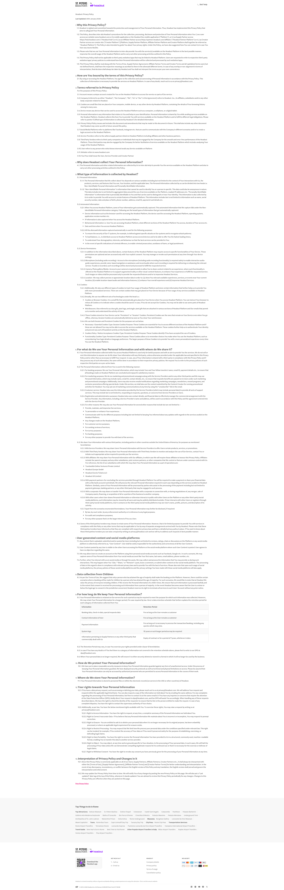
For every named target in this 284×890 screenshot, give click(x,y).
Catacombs (165, 812)
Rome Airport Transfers (84, 826)
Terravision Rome (102, 826)
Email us (116, 865)
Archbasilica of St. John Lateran (87, 819)
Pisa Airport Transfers (104, 833)
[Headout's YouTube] (199, 887)
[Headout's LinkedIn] (191, 887)
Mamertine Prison (108, 819)
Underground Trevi (191, 815)
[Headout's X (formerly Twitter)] (207, 887)
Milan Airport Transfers (167, 829)
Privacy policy (151, 865)
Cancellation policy (153, 873)
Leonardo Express (118, 826)
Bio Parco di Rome (126, 815)
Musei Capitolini (81, 822)
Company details (152, 862)
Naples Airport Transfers (187, 829)
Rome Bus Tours (102, 822)
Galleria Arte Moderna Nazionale (87, 815)
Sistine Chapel (125, 812)
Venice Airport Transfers (84, 833)
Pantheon (176, 812)
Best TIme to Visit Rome (116, 829)
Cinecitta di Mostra (142, 815)
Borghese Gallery (162, 819)
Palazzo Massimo (158, 815)
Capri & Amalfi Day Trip (119, 822)
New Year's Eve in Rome (95, 829)
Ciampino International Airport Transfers (180, 826)
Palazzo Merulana (174, 815)
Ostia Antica (122, 819)
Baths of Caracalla (109, 815)
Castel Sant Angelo (152, 812)
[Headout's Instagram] (195, 887)
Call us (115, 862)
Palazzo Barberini (189, 812)
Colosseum (138, 812)
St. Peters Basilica (110, 812)
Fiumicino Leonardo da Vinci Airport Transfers (145, 826)
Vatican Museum (95, 812)
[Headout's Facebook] (203, 887)
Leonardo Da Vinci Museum (182, 819)
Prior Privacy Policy (82, 783)
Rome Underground (137, 819)
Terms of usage (152, 869)
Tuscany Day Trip (137, 822)
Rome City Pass (160, 822)
